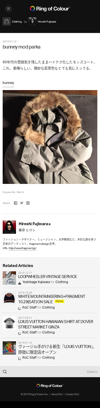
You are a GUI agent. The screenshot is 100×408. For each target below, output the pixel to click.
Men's (20, 192)
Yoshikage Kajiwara (36, 282)
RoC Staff (29, 307)
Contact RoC (72, 394)
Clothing (61, 282)
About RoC (57, 394)
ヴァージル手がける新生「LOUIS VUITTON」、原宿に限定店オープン (57, 350)
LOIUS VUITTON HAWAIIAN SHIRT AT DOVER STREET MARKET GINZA (55, 325)
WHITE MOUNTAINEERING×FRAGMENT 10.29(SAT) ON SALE (51, 299)
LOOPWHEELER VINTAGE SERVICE (47, 277)
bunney (8, 83)
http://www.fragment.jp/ (22, 248)
